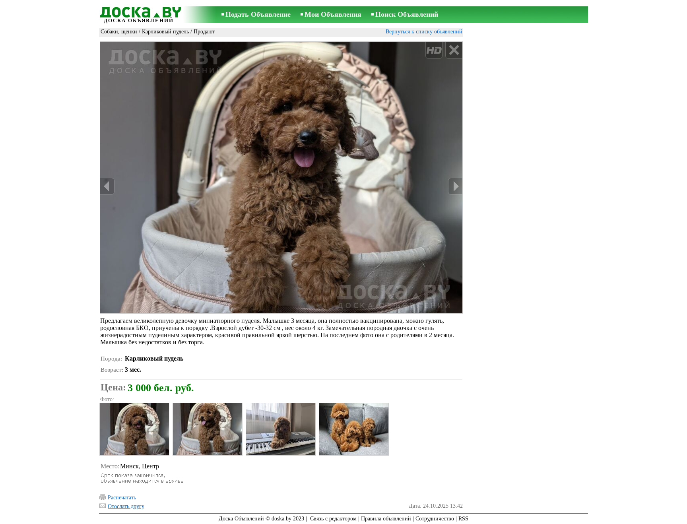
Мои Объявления (333, 14)
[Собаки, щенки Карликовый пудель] (134, 429)
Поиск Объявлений (406, 14)
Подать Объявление (258, 14)
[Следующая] (455, 186)
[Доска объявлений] (139, 10)
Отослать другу (126, 506)
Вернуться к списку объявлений (424, 32)
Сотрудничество (434, 519)
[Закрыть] (453, 50)
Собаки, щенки (119, 32)
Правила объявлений (386, 519)
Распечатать (122, 498)
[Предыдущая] (107, 186)
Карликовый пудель (165, 32)
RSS (463, 519)
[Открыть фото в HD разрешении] (281, 177)
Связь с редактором (333, 519)
